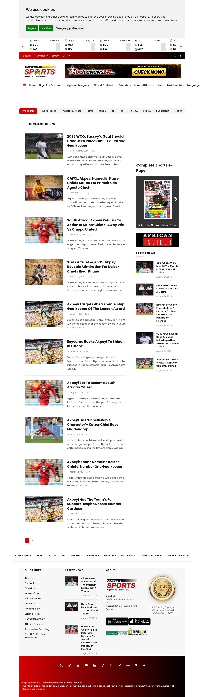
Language (193, 85)
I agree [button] (32, 28)
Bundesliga (162, 111)
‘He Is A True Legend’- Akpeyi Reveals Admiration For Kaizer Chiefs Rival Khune (93, 267)
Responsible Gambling (37, 629)
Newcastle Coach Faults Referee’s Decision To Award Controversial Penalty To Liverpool (167, 312)
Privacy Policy (32, 608)
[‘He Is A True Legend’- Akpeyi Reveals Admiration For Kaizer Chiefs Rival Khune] (44, 272)
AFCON (102, 111)
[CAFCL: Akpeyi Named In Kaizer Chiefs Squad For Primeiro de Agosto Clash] (44, 188)
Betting (26, 55)
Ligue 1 (178, 111)
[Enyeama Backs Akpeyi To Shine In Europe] (44, 351)
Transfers (124, 85)
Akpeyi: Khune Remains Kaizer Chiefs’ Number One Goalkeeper (94, 464)
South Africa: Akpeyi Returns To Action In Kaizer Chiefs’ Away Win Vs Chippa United (95, 225)
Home (32, 85)
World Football (103, 85)
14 (93, 234)
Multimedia (174, 85)
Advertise (30, 588)
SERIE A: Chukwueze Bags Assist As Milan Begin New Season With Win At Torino (167, 340)
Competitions (143, 85)
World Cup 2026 (72, 111)
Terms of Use (32, 593)
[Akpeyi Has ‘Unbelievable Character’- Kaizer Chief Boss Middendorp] (44, 430)
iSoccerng (128, 555)
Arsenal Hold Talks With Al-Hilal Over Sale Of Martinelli (167, 362)
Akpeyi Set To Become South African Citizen (91, 385)
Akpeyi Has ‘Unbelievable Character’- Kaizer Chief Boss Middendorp (92, 425)
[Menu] (24, 85)
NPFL (90, 111)
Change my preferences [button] (69, 28)
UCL (113, 111)
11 (89, 392)
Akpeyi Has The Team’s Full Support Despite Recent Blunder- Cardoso (95, 504)
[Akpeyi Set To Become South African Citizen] (44, 392)
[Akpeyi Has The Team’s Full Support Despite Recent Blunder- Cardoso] (44, 509)
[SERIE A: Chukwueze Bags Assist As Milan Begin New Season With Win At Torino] (144, 338)
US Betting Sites (178, 555)
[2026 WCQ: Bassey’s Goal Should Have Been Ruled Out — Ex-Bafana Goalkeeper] (44, 146)
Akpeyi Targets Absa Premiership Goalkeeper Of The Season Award (96, 306)
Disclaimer (30, 603)
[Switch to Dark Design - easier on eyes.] (175, 55)
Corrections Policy (35, 619)
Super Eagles (48, 111)
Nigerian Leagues (77, 85)
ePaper (55, 55)
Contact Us (31, 583)
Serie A (147, 111)
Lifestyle (110, 555)
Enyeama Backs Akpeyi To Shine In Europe (94, 343)
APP (65, 55)
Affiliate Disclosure (35, 624)
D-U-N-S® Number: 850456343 (35, 636)
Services (41, 55)
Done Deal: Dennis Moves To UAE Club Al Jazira (167, 288)
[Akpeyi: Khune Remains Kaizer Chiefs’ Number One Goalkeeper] (44, 472)
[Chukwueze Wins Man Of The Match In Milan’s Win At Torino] (144, 267)
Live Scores (28, 111)
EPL (122, 111)
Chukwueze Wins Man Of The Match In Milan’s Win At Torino (167, 267)
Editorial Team (33, 598)
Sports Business (152, 555)
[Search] (179, 55)
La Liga (134, 111)
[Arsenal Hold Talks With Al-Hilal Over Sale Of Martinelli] (144, 364)
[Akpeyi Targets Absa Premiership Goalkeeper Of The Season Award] (44, 314)
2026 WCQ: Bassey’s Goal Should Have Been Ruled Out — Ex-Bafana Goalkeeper (96, 141)
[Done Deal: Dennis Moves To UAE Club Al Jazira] (144, 289)
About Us (30, 578)
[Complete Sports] (40, 71)
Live (159, 85)
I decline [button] (46, 28)
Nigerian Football (50, 85)
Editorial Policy (32, 613)
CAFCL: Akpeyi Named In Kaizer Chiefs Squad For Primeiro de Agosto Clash (93, 183)
